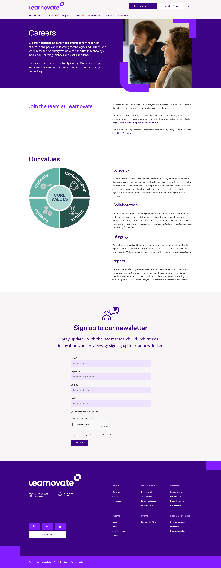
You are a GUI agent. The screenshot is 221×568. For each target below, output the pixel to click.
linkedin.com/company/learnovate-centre (139, 122)
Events (79, 15)
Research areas (176, 496)
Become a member (180, 515)
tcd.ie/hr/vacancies (123, 133)
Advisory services (148, 496)
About (109, 15)
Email (74, 398)
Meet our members (177, 522)
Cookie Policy (47, 562)
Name (74, 358)
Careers (115, 496)
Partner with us (147, 505)
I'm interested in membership (87, 411)
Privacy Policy (34, 562)
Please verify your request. (83, 418)
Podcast (115, 522)
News (114, 526)
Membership (94, 15)
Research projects (177, 501)
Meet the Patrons (118, 531)
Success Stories (176, 492)
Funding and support (149, 501)
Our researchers (176, 505)
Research (51, 15)
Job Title (74, 385)
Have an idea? (146, 492)
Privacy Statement (103, 435)
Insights (65, 15)
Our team (116, 492)
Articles (115, 535)
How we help (35, 15)
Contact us (123, 15)
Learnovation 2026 (148, 522)
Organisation (77, 371)
